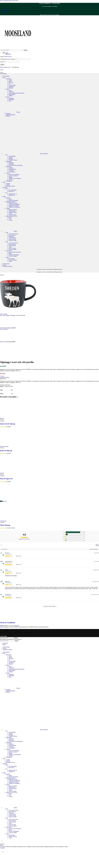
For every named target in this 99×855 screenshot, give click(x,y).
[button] (4, 446)
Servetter (11, 179)
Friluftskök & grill (13, 203)
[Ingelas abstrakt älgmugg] (9, 417)
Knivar (10, 217)
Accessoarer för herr (13, 243)
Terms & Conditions (7, 622)
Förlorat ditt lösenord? (5, 67)
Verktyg (10, 220)
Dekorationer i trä (13, 194)
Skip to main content (13, 0)
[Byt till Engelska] (4, 852)
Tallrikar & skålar (13, 212)
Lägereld (8, 197)
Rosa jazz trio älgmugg (5, 341)
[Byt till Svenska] (4, 851)
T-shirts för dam (12, 237)
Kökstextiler (8, 166)
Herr (7, 241)
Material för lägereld (13, 200)
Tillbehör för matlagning (14, 207)
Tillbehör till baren (13, 160)
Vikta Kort (11, 91)
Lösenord (2, 61)
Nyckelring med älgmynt (6, 327)
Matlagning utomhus (10, 201)
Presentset (8, 113)
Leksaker (8, 184)
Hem (1, 315)
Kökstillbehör (9, 181)
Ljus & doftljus (12, 85)
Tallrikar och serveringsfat (15, 178)
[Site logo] (18, 48)
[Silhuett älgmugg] (9, 500)
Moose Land (18, 556)
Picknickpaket (12, 211)
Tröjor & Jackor (12, 239)
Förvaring (11, 82)
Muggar (10, 177)
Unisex (7, 257)
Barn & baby (9, 250)
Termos (10, 213)
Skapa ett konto (8, 56)
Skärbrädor (11, 164)
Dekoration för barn (10, 186)
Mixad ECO (11, 191)
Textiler (7, 97)
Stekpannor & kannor (14, 205)
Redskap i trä (12, 195)
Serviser (7, 173)
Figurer (10, 81)
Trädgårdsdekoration (10, 114)
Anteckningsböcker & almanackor (16, 93)
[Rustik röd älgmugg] (9, 445)
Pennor (10, 90)
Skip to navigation (4, 0)
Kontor (7, 89)
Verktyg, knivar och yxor (11, 216)
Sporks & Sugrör (12, 214)
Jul (9, 84)
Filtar (10, 101)
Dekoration (8, 78)
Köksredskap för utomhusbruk (16, 165)
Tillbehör (11, 95)
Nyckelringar (12, 258)
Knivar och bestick (13, 175)
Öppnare (11, 157)
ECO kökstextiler (13, 190)
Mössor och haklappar (14, 254)
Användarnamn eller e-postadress (8, 59)
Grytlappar (11, 170)
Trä (6, 192)
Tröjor (10, 247)
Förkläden (11, 168)
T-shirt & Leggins (13, 256)
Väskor (10, 261)
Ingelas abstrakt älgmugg (7, 424)
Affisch (10, 80)
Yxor (10, 218)
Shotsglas (11, 158)
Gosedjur (8, 183)
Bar (6, 154)
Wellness (8, 116)
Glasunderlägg (12, 156)
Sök (97, 545)
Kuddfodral (11, 99)
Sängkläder (11, 98)
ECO (7, 188)
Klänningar (11, 236)
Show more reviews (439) (49, 606)
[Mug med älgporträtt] (9, 471)
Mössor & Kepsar (13, 260)
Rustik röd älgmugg (6, 450)
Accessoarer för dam (13, 233)
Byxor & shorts (12, 235)
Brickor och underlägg (14, 174)
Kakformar (11, 162)
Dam (7, 232)
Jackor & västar (12, 248)
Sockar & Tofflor (13, 240)
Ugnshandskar (12, 171)
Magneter (11, 87)
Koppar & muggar (13, 209)
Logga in (2, 64)
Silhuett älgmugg (5, 525)
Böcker (18, 112)
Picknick (8, 208)
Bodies (10, 253)
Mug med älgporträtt (6, 478)
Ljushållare (11, 86)
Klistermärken (12, 94)
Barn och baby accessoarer (15, 252)
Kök (4, 315)
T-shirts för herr (12, 245)
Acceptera (2, 848)
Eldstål (10, 199)
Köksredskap (9, 161)
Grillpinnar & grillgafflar (14, 204)
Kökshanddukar (12, 169)
